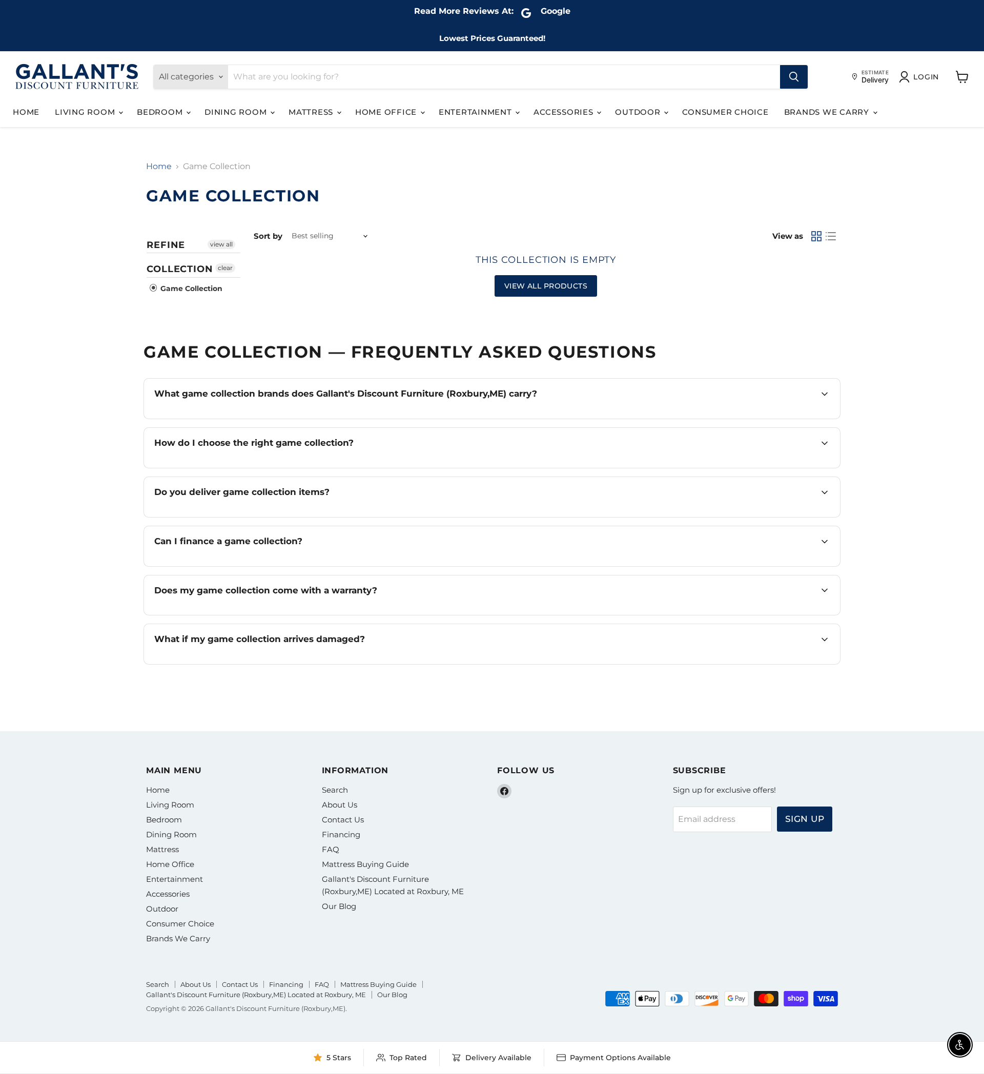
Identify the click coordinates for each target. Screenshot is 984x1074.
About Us (339, 805)
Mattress (312, 112)
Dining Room (236, 112)
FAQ (330, 849)
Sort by (268, 236)
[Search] (794, 77)
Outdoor (639, 112)
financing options (244, 565)
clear (225, 268)
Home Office (387, 112)
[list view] (831, 236)
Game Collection (190, 288)
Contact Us (343, 819)
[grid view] (816, 236)
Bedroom (161, 112)
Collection (180, 269)
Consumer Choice (725, 112)
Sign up (805, 819)
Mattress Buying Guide (365, 864)
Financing (341, 834)
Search (335, 790)
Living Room (86, 112)
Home (26, 112)
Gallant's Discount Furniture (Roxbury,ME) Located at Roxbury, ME (256, 994)
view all (221, 244)
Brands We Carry (828, 112)
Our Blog (339, 906)
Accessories (565, 112)
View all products (545, 286)
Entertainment (477, 112)
